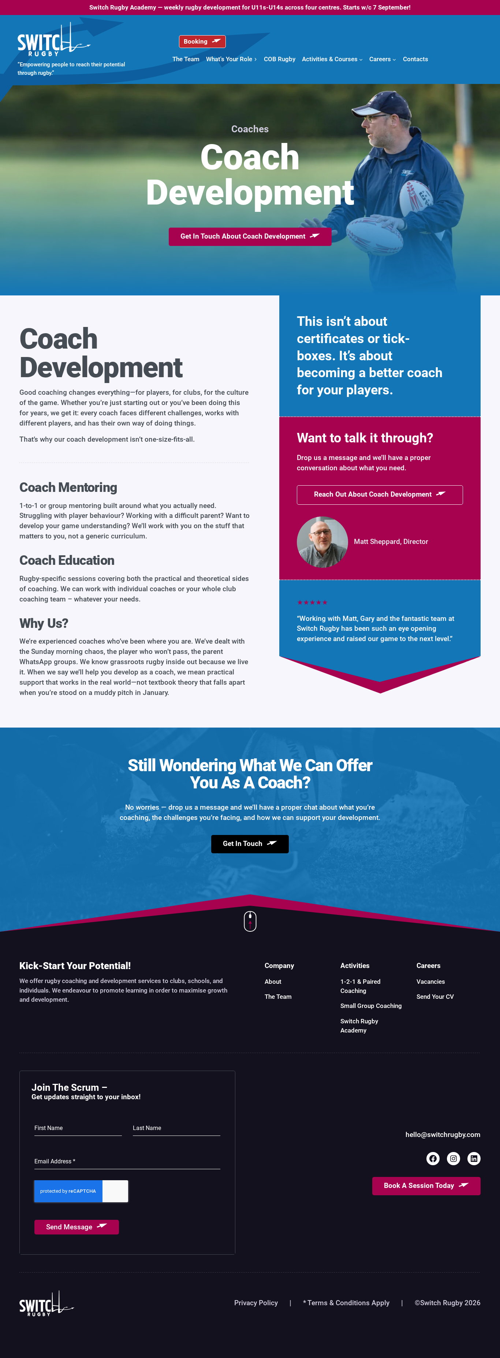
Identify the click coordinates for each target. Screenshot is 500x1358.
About (273, 981)
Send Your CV (435, 996)
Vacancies (431, 981)
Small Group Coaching (371, 1005)
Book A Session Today (419, 1186)
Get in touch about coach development (242, 237)
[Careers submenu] (394, 59)
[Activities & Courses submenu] (361, 59)
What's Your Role (229, 59)
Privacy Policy (256, 1303)
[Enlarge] (338, 526)
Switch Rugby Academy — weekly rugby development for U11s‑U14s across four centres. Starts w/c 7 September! (250, 7)
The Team (278, 996)
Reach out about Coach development (373, 494)
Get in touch (242, 844)
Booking (196, 41)
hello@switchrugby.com (443, 1135)
